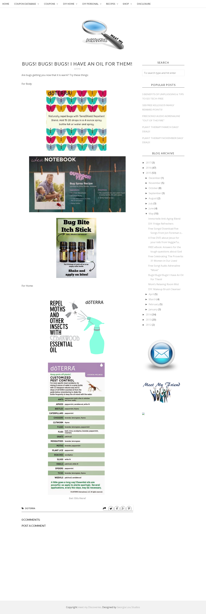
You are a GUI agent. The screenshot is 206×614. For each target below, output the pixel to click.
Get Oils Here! (77, 498)
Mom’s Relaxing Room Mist (163, 284)
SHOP (126, 3)
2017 (149, 162)
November (155, 183)
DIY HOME (68, 3)
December (155, 178)
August (153, 198)
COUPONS (49, 3)
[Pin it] (129, 508)
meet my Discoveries (89, 607)
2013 (149, 319)
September (155, 193)
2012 (149, 324)
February (154, 304)
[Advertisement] (164, 442)
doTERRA (30, 508)
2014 (149, 314)
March (153, 299)
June (151, 208)
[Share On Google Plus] (122, 508)
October (153, 188)
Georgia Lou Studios (128, 607)
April (152, 294)
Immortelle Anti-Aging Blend (164, 218)
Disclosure (144, 3)
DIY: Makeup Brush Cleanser (164, 289)
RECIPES (110, 3)
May (151, 213)
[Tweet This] (110, 508)
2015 (149, 173)
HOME (5, 3)
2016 (149, 167)
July (151, 203)
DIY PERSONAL (90, 3)
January (153, 309)
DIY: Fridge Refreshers (160, 223)
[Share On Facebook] (116, 508)
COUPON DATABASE (25, 3)
